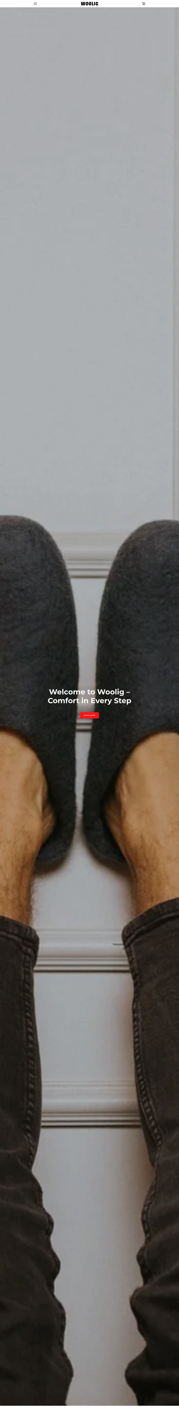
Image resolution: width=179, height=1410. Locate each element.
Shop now (89, 715)
